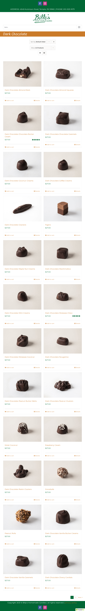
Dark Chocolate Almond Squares (59, 90)
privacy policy (71, 603)
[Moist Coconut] (22, 429)
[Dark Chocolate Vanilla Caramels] (22, 561)
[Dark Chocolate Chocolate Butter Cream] (22, 118)
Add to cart (10, 100)
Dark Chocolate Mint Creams (17, 313)
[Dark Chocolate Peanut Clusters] (63, 385)
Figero (48, 225)
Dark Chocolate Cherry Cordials (58, 577)
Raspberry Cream (52, 445)
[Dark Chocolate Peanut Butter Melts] (22, 385)
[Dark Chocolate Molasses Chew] (63, 296)
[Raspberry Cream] (63, 429)
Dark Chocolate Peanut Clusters (59, 401)
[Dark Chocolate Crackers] (22, 208)
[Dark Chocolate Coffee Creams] (63, 164)
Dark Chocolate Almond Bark (17, 90)
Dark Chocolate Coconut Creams (19, 181)
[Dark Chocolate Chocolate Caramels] (63, 118)
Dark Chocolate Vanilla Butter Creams (61, 533)
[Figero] (63, 208)
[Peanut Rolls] (22, 517)
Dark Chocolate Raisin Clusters (18, 489)
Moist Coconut (11, 445)
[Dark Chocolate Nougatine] (63, 341)
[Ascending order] (54, 42)
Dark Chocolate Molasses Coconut (20, 357)
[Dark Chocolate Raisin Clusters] (22, 473)
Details (37, 100)
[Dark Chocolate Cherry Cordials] (63, 561)
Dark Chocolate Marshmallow (58, 269)
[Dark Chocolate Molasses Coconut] (22, 341)
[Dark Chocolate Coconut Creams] (22, 164)
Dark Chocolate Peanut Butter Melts (21, 401)
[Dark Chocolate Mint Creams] (22, 296)
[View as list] (44, 53)
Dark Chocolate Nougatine (57, 357)
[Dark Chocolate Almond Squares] (63, 74)
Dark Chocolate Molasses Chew (58, 313)
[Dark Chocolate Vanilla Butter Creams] (63, 517)
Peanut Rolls (10, 533)
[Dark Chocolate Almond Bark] (22, 74)
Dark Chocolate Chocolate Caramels (60, 134)
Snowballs (49, 489)
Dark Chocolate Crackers (15, 225)
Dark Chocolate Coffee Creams (58, 181)
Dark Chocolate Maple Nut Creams (20, 269)
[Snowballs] (63, 473)
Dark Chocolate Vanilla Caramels (19, 577)
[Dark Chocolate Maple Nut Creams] (22, 252)
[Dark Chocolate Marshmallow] (63, 252)
